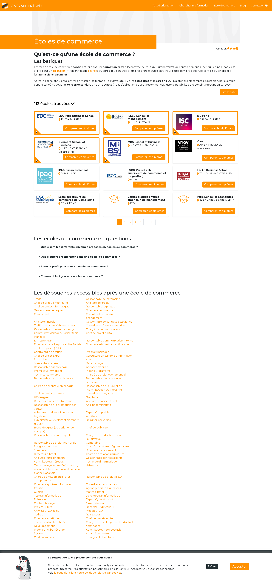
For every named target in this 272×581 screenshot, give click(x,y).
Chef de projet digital (99, 333)
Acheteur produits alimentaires (53, 412)
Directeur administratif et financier (107, 344)
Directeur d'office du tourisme (53, 401)
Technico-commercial (47, 374)
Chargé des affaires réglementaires (108, 446)
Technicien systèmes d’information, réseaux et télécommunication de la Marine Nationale (57, 469)
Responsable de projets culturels (55, 442)
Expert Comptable (97, 412)
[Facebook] (228, 48)
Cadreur (39, 514)
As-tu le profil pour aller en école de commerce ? (74, 266)
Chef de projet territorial (49, 393)
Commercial (41, 314)
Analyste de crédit (97, 302)
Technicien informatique (101, 461)
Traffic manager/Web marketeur (54, 325)
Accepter (239, 566)
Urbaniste (92, 465)
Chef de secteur (44, 537)
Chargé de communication (103, 329)
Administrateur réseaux (49, 461)
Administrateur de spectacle (104, 529)
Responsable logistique (100, 306)
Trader (38, 299)
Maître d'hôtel (95, 491)
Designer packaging (98, 420)
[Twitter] (231, 48)
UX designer (41, 397)
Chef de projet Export (48, 355)
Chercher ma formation (194, 5)
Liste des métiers (224, 5)
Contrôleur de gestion (48, 351)
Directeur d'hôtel (45, 454)
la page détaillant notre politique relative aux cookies (87, 572)
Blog (243, 5)
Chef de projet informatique (51, 306)
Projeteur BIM (43, 507)
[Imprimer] (236, 48)
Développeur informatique (103, 495)
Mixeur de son (95, 503)
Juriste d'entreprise (46, 363)
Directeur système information (53, 484)
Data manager (95, 363)
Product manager (97, 351)
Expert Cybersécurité (99, 499)
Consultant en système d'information (109, 355)
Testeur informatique (47, 495)
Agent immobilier (97, 367)
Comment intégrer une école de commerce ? (71, 276)
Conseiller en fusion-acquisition (105, 325)
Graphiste (92, 397)
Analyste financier (45, 321)
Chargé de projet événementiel (106, 374)
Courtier (39, 488)
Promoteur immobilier (48, 370)
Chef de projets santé (99, 518)
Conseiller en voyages (99, 393)
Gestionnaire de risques (48, 310)
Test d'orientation (163, 5)
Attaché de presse (97, 533)
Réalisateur (93, 514)
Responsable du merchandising (54, 329)
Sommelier (41, 450)
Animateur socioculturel (101, 401)
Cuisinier (39, 491)
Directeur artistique (46, 518)
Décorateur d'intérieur (100, 507)
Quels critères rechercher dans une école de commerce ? (80, 256)
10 (152, 222)
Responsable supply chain (50, 367)
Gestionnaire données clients (104, 457)
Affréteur (92, 416)
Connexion (258, 5)
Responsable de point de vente (53, 378)
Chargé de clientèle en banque (54, 385)
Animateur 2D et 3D (46, 510)
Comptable (93, 442)
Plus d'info (87, 130)
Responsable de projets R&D (104, 476)
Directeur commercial (100, 310)
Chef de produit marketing (51, 302)
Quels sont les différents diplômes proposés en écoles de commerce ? (89, 247)
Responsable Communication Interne (109, 340)
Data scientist (42, 359)
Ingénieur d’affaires (98, 370)
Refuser (212, 566)
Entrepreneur (43, 340)
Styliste (38, 533)
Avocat (90, 359)
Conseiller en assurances (101, 484)
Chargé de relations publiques (105, 454)
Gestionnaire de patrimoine (103, 299)
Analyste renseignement (49, 457)
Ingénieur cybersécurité (49, 529)
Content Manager (45, 503)
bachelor (59, 70)
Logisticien (40, 416)
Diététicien (41, 499)
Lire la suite (229, 92)
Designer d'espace (45, 446)
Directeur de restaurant (101, 450)
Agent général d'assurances (103, 488)
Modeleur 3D (94, 510)
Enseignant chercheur (100, 537)
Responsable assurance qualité (53, 435)
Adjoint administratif (98, 404)
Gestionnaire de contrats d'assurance (109, 321)
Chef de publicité (97, 427)
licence (92, 70)
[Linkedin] (234, 48)
